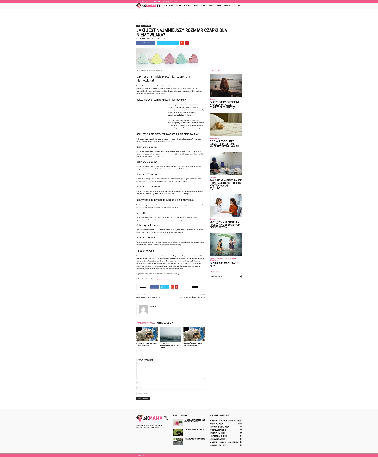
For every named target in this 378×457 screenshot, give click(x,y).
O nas (163, 1)
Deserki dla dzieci (216, 424)
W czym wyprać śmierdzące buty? (192, 297)
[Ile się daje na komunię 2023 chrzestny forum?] (178, 422)
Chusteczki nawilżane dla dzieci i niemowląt (223, 259)
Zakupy (218, 6)
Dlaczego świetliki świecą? (194, 429)
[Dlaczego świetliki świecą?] (178, 432)
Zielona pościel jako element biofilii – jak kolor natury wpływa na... (225, 144)
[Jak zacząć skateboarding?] (178, 441)
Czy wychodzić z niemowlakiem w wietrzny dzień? (169, 346)
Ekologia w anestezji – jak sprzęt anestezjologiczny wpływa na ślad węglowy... (226, 184)
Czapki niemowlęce (145, 25)
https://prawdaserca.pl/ (163, 279)
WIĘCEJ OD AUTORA (165, 323)
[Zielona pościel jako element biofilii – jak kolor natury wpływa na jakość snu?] (226, 124)
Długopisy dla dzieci (217, 433)
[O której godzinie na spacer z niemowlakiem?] (147, 334)
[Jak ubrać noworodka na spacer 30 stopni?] (194, 334)
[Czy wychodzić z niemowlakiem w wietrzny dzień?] (170, 334)
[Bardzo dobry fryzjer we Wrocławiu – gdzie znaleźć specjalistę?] (226, 85)
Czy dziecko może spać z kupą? (224, 264)
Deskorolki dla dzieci (218, 430)
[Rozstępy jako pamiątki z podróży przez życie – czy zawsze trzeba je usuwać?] (226, 205)
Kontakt (175, 1)
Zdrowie (227, 6)
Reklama (168, 1)
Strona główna (156, 1)
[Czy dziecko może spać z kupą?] (226, 244)
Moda (196, 6)
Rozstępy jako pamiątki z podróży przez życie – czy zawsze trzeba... (225, 225)
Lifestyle (187, 6)
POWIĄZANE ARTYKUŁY (145, 323)
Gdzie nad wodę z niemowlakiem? (148, 297)
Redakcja (142, 38)
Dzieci (178, 6)
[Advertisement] (189, 15)
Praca (203, 6)
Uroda (210, 6)
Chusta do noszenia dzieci (219, 427)
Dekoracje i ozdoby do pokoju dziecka (224, 442)
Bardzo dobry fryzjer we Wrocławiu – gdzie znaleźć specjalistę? (224, 105)
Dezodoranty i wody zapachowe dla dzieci (225, 421)
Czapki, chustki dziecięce (219, 445)
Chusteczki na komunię (218, 436)
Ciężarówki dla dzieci (217, 439)
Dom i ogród (168, 6)
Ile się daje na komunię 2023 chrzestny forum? (194, 421)
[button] (239, 5)
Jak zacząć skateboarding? (194, 439)
